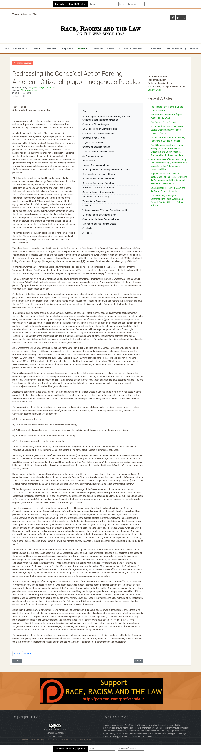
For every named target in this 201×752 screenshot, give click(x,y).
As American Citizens (92, 156)
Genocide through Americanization (98, 192)
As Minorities (88, 160)
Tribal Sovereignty (29, 90)
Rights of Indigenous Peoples (43, 87)
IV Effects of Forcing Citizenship (98, 187)
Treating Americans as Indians (96, 165)
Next (26, 653)
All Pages (87, 233)
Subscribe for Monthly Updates (70, 748)
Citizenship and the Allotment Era (98, 133)
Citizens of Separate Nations (96, 147)
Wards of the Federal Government (98, 151)
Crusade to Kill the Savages (95, 124)
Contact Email (154, 90)
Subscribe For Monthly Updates (70, 4)
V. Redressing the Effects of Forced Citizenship (105, 210)
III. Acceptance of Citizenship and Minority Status (106, 169)
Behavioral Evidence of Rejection (98, 183)
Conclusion (87, 228)
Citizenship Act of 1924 (93, 138)
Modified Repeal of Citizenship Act (99, 214)
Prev (18, 653)
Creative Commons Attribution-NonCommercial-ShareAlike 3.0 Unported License (55, 739)
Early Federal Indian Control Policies (99, 129)
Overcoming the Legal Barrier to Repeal (101, 219)
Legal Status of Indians (93, 142)
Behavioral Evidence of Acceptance (99, 178)
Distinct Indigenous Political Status (99, 224)
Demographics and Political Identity (99, 174)
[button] (36, 48)
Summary (86, 205)
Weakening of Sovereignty (95, 201)
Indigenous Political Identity (95, 196)
